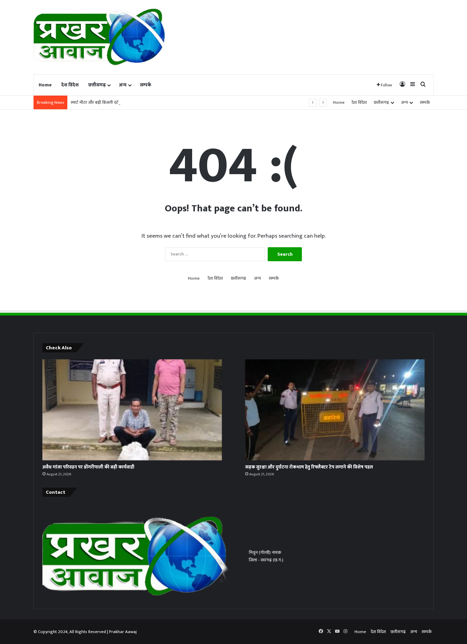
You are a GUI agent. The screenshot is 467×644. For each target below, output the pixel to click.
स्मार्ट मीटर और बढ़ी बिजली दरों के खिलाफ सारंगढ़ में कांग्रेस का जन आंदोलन (131, 102)
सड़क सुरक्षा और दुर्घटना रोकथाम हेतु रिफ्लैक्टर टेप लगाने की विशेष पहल (309, 467)
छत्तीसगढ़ (97, 85)
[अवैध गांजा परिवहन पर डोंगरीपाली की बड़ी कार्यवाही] (132, 409)
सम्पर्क (145, 85)
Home (45, 85)
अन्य (122, 85)
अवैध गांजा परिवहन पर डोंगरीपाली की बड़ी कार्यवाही (88, 467)
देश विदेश (70, 85)
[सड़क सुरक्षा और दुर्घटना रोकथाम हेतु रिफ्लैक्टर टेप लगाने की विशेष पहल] (335, 409)
